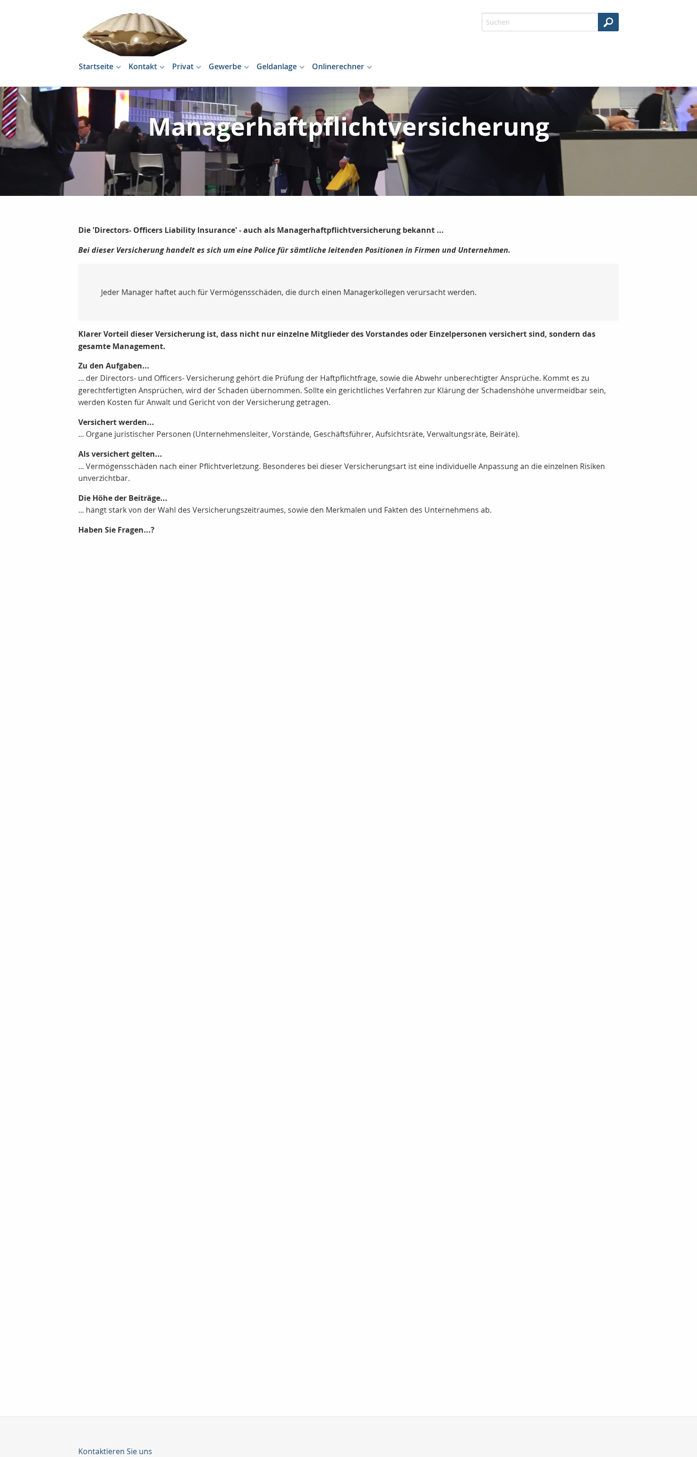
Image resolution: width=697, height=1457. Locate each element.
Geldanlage (277, 66)
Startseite (96, 66)
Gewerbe (225, 66)
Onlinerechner (338, 66)
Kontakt (142, 66)
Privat (182, 66)
